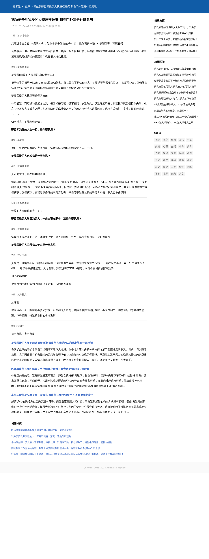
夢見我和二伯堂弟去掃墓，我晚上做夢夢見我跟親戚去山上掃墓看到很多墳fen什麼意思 (55, 448)
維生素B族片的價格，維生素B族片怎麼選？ (176, 116)
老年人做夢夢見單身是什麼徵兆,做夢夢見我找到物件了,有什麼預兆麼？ (52, 394)
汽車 (157, 153)
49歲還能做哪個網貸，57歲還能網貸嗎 (174, 104)
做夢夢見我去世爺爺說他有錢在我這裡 (173, 33)
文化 (181, 139)
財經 (181, 153)
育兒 (157, 160)
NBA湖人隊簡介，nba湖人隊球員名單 (173, 122)
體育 (165, 166)
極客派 (17, 6)
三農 (173, 166)
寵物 (173, 160)
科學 (165, 160)
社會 (157, 139)
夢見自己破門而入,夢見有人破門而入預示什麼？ (178, 86)
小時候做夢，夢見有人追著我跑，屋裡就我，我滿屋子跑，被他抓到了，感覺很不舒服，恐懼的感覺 (61, 442)
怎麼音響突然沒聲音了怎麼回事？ (171, 110)
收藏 (189, 160)
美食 (189, 146)
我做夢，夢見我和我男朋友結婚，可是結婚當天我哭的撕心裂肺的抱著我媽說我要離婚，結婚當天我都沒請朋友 (67, 454)
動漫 (181, 166)
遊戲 (173, 153)
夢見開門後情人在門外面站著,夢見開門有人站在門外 (181, 68)
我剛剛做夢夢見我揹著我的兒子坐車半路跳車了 (178, 45)
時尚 (181, 146)
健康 (27, 6)
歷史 (157, 166)
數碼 (173, 146)
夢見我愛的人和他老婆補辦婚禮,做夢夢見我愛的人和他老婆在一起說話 (52, 342)
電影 (165, 173)
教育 (165, 139)
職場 (181, 160)
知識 (173, 173)
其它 (181, 173)
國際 (189, 166)
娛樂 (157, 146)
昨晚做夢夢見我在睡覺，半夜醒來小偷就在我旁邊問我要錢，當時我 (50, 368)
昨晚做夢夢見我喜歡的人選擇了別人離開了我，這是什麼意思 (42, 430)
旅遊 (189, 153)
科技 (189, 139)
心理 (165, 146)
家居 (165, 153)
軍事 (157, 173)
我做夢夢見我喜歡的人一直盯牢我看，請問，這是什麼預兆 (41, 436)
